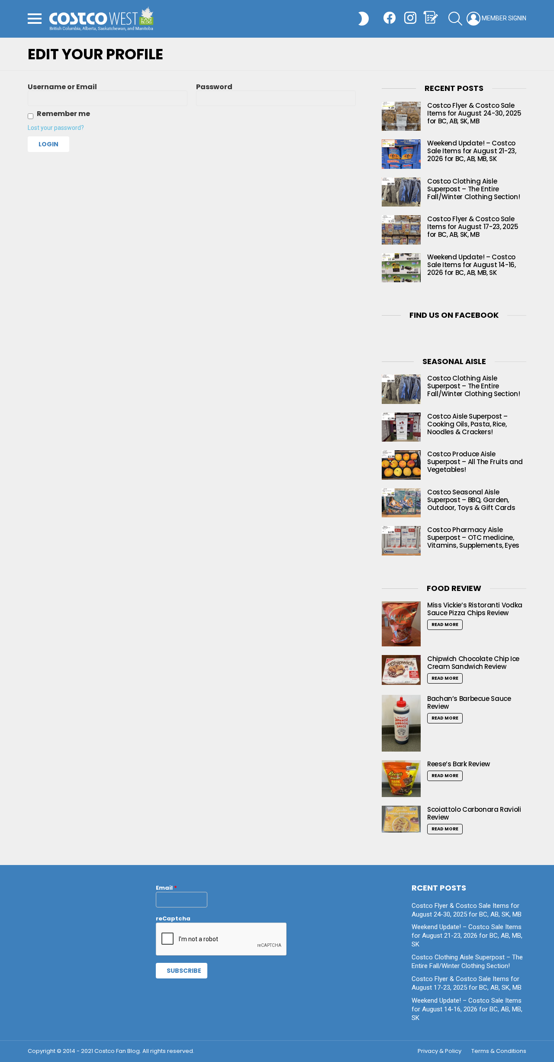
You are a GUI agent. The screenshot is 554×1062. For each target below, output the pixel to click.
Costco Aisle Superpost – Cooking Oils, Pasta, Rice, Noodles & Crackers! (467, 424)
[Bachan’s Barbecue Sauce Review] (401, 723)
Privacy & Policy (439, 1051)
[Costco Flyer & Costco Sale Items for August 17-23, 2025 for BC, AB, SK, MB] (401, 230)
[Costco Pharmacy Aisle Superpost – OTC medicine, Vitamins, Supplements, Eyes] (401, 540)
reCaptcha (173, 918)
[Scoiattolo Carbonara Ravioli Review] (401, 819)
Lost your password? (56, 127)
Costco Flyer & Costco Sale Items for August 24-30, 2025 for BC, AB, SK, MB (474, 113)
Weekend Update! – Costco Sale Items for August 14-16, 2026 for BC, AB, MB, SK (471, 264)
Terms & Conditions (498, 1051)
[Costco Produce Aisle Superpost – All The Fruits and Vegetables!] (401, 465)
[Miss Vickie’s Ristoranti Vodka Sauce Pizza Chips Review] (401, 623)
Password (214, 87)
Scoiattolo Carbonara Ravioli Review (474, 813)
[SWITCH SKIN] (363, 18)
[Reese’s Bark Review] (401, 778)
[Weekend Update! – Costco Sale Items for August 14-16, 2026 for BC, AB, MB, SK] (401, 268)
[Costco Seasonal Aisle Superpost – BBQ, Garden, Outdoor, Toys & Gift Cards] (401, 503)
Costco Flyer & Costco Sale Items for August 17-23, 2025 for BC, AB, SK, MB (473, 226)
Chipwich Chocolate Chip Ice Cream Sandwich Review (473, 662)
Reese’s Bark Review (458, 763)
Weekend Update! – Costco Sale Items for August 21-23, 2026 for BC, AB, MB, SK (471, 151)
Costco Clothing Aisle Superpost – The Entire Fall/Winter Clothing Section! (473, 189)
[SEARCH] (455, 18)
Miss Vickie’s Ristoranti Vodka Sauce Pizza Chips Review (474, 608)
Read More (445, 624)
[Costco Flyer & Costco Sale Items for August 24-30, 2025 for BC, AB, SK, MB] (401, 116)
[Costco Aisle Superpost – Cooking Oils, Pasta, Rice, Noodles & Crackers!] (401, 427)
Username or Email (62, 87)
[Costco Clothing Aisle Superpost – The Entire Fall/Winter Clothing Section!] (401, 192)
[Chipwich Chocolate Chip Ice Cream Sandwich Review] (401, 670)
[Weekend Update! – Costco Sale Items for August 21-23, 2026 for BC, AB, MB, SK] (401, 154)
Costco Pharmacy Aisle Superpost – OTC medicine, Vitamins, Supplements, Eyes (473, 537)
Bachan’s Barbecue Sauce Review (469, 702)
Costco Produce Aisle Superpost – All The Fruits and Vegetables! (475, 461)
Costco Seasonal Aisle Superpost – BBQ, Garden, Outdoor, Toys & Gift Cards (471, 499)
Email (166, 888)
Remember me (63, 113)
